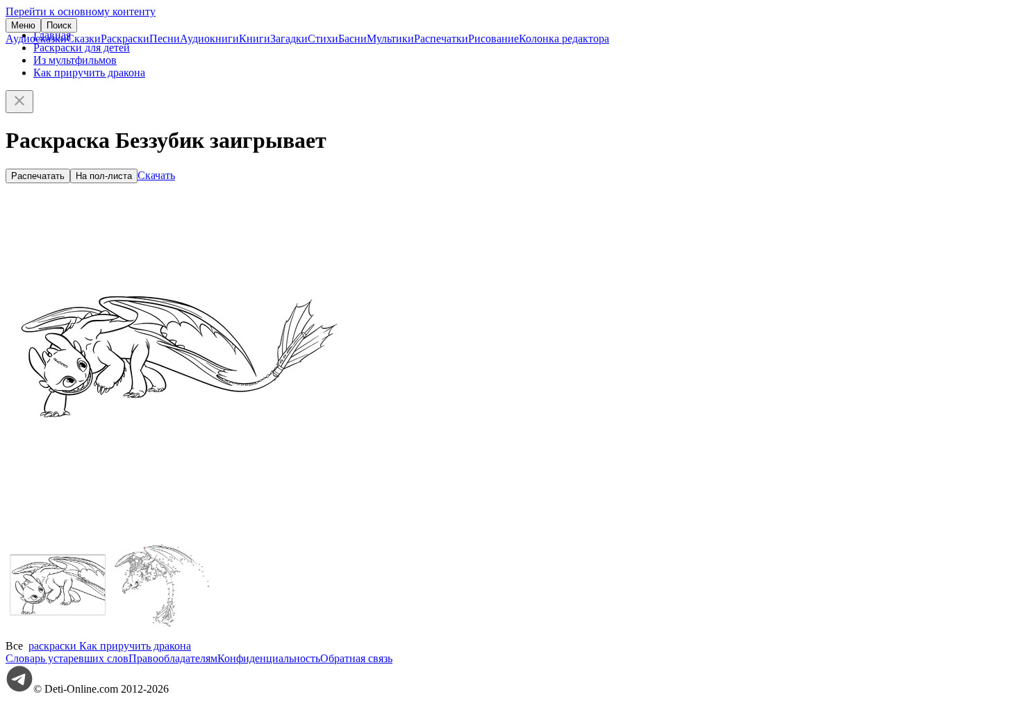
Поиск (59, 25)
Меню (23, 25)
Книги (254, 38)
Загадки (289, 38)
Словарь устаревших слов (67, 658)
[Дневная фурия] (58, 633)
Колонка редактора (564, 38)
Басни (352, 38)
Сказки (84, 38)
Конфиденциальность (268, 658)
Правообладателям (172, 658)
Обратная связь (356, 658)
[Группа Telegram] (19, 689)
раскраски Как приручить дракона (109, 646)
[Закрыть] (19, 101)
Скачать (156, 175)
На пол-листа (104, 176)
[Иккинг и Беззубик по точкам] (162, 633)
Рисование (493, 38)
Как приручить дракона (89, 72)
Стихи (323, 38)
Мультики (390, 38)
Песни (164, 38)
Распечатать (38, 176)
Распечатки (441, 38)
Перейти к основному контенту (81, 11)
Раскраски (125, 38)
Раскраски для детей (81, 47)
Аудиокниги (209, 38)
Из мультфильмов (75, 60)
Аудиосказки (36, 38)
